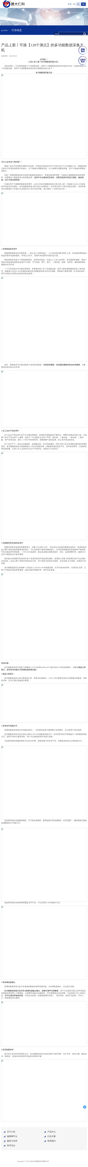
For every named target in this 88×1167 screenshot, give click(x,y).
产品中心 (51, 1132)
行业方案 (51, 1136)
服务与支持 (12, 1141)
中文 (70, 4)
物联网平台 (12, 1136)
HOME (5, 30)
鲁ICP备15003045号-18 (61, 1161)
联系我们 (51, 1141)
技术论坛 (11, 1145)
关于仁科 (11, 1132)
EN (74, 4)
